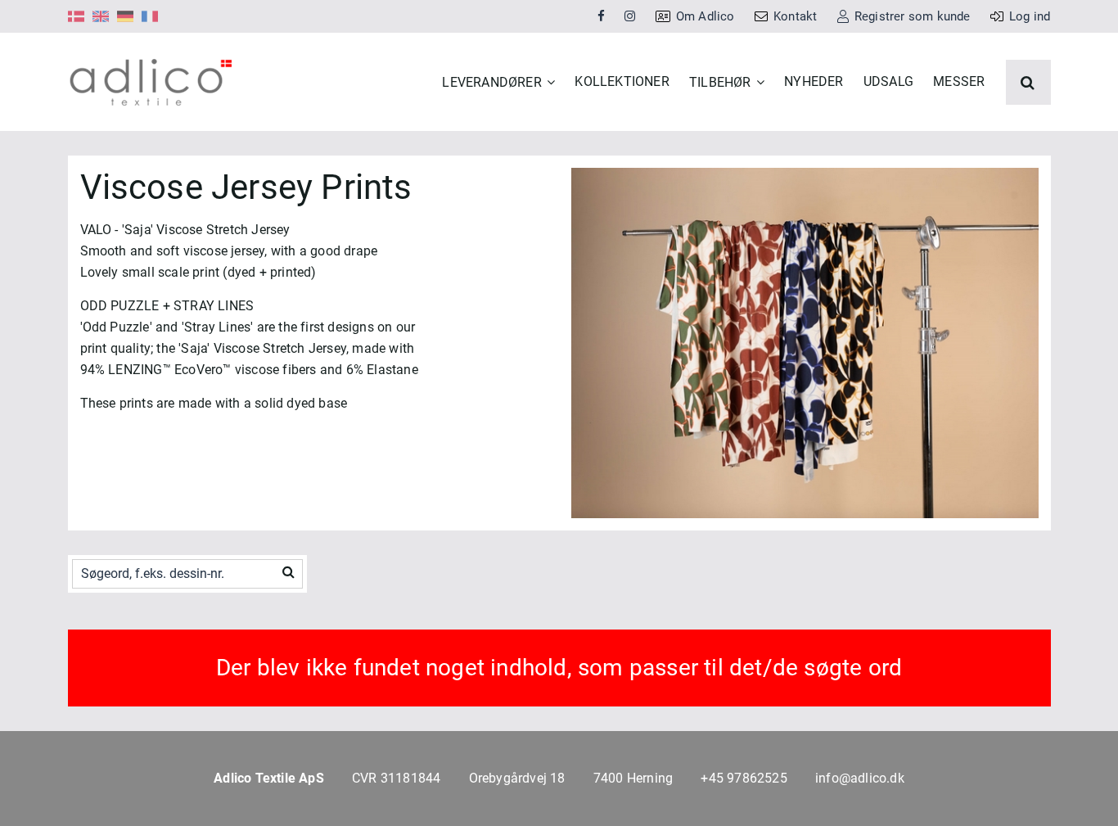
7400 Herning (633, 778)
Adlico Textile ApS (269, 778)
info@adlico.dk (859, 778)
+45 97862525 (744, 778)
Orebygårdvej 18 (517, 778)
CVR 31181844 (396, 778)
